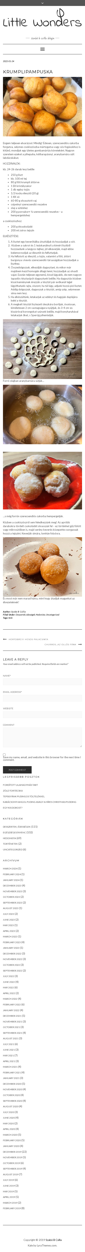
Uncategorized (52, 614)
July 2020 (8, 1112)
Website (8, 708)
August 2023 (10, 908)
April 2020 (9, 1129)
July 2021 (8, 1044)
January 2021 (11, 1078)
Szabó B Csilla (18, 611)
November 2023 (12, 891)
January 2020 (11, 1146)
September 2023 (12, 902)
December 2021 (12, 1015)
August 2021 (10, 1038)
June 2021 (9, 1049)
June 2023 (9, 919)
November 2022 (12, 959)
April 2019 (9, 1197)
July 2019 (8, 1179)
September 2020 (12, 1100)
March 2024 (10, 868)
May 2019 (8, 1191)
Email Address (12, 692)
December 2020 (12, 1083)
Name (7, 675)
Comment (8, 725)
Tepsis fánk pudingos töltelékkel (24, 796)
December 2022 (12, 953)
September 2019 (12, 1168)
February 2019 (12, 1208)
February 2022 (12, 1004)
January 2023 (11, 947)
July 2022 (8, 976)
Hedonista (40, 614)
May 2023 (8, 925)
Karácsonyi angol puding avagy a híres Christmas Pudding (39, 801)
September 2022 (12, 970)
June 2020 (9, 1117)
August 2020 (10, 1106)
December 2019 (12, 1151)
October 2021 (11, 1027)
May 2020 (8, 1123)
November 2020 (12, 1089)
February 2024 (12, 874)
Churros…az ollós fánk (60, 644)
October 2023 (11, 896)
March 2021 (10, 1066)
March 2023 (10, 936)
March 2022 (10, 998)
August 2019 (10, 1174)
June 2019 (9, 1185)
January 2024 (11, 880)
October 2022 (11, 964)
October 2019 (11, 1163)
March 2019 (10, 1202)
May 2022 (8, 987)
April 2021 (9, 1061)
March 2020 (10, 1134)
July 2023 (8, 913)
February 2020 (12, 1140)
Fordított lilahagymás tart (20, 784)
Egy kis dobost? (12, 807)
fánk (10, 617)
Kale (30, 1245)
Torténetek (10, 843)
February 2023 (12, 942)
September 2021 (12, 1032)
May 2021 (8, 1055)
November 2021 (12, 1021)
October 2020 (11, 1095)
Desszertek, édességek (25, 614)
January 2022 (11, 1010)
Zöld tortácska (13, 790)
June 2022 (9, 981)
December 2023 (12, 885)
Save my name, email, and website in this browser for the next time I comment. (42, 758)
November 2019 (12, 1157)
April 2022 (9, 993)
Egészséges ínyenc (14, 832)
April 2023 (9, 930)
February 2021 (12, 1072)
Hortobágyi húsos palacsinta (28, 639)
